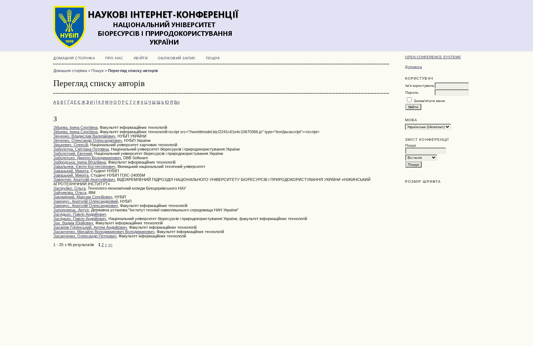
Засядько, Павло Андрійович (79, 214)
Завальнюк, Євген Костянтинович (84, 166)
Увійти (140, 58)
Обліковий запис (177, 58)
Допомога (413, 67)
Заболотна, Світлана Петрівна (81, 149)
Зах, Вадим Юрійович (73, 223)
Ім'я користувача (419, 86)
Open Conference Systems (433, 57)
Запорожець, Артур (71, 210)
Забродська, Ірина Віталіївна (79, 162)
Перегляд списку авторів (133, 70)
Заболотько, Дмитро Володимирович (87, 158)
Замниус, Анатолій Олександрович (85, 205)
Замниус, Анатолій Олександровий (85, 201)
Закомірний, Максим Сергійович (82, 197)
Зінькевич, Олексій (70, 145)
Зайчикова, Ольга (69, 192)
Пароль (411, 92)
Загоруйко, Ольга (69, 188)
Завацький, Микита (70, 171)
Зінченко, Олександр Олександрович (87, 140)
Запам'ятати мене (429, 101)
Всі (176, 102)
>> (110, 244)
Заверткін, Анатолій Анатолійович (84, 179)
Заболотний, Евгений (72, 153)
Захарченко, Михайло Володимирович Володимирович (103, 231)
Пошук (213, 58)
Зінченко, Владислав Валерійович (84, 136)
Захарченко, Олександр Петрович (84, 236)
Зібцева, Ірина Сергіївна (75, 127)
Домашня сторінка (74, 58)
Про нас (114, 58)
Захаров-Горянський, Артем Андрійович (90, 227)
